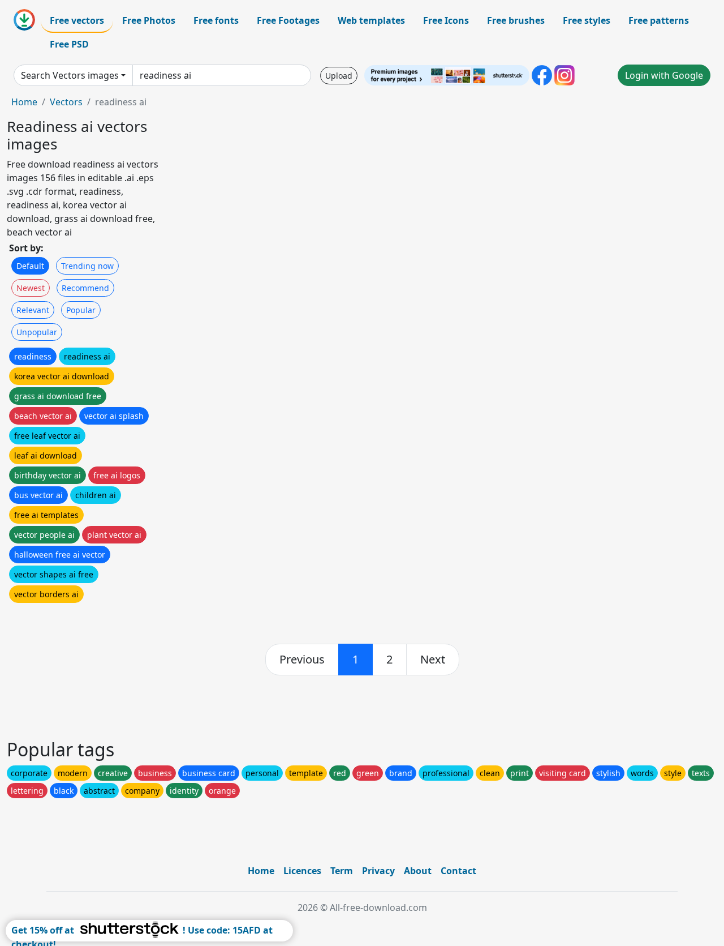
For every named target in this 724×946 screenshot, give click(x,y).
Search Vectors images (70, 75)
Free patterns (658, 20)
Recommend (85, 287)
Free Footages (288, 20)
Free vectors (77, 20)
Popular (81, 310)
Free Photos (148, 20)
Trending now (87, 265)
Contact (458, 870)
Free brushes (516, 20)
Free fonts (216, 20)
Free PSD (69, 44)
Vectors (66, 102)
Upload (338, 75)
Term (341, 870)
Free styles (586, 20)
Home (24, 102)
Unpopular (36, 332)
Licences (302, 870)
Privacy (378, 870)
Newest (30, 287)
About (418, 870)
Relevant (32, 310)
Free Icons (446, 20)
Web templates (371, 20)
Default (30, 265)
